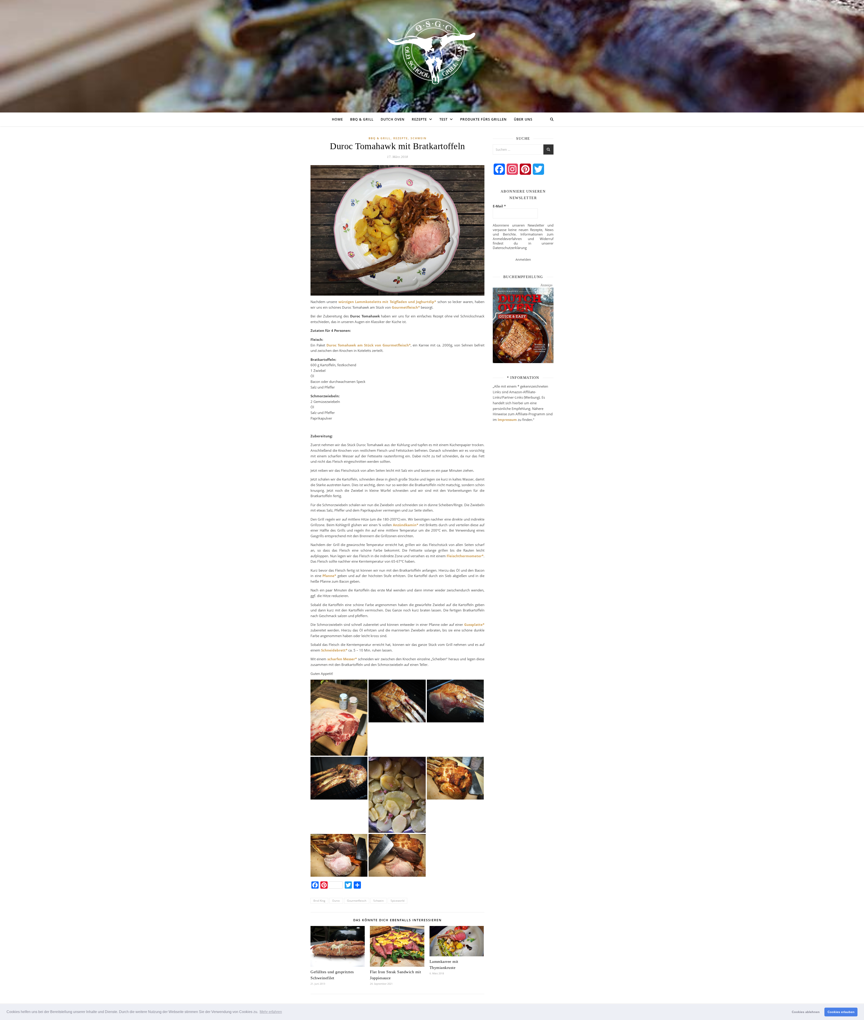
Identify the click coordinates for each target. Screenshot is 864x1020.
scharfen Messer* (342, 659)
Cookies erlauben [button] (841, 1012)
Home (337, 119)
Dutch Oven (393, 119)
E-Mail (499, 206)
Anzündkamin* (405, 525)
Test (443, 119)
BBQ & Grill (362, 119)
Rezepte (419, 119)
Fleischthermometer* (465, 556)
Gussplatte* (474, 624)
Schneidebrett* (334, 650)
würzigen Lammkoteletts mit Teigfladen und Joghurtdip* (387, 301)
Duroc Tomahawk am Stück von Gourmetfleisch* (368, 345)
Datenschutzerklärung (510, 247)
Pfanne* (329, 575)
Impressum (507, 419)
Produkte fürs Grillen (483, 119)
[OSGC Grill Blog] (432, 52)
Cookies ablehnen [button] (806, 1012)
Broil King (319, 901)
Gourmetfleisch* (406, 307)
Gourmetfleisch (356, 901)
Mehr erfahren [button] (271, 1012)
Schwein (419, 138)
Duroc (336, 901)
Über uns (523, 119)
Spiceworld (397, 901)
